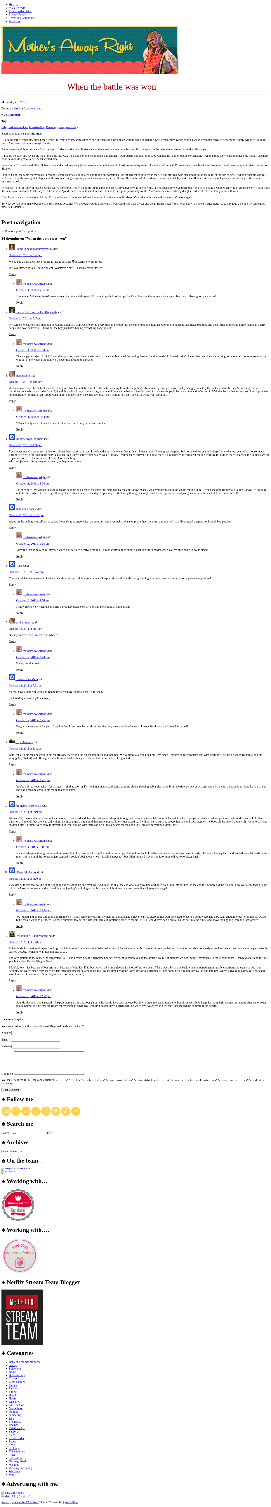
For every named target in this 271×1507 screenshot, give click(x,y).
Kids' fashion (16, 1405)
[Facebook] (36, 1114)
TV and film (16, 1458)
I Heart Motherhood (27, 872)
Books (12, 1371)
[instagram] (55, 1114)
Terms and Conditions (21, 17)
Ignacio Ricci (70, 1502)
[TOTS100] (8, 1171)
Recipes (13, 1424)
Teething (14, 1448)
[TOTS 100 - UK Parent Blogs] (16, 1168)
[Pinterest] (65, 1114)
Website (6, 1046)
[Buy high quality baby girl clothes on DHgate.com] (12, 1492)
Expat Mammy (24, 742)
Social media (16, 1438)
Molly (17, 108)
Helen (18, 565)
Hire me (13, 4)
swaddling (72, 127)
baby (4, 127)
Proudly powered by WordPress (20, 1502)
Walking (14, 1464)
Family (13, 1385)
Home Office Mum (26, 679)
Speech (13, 1441)
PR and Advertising (20, 11)
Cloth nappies (17, 1381)
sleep (62, 127)
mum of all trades (25, 509)
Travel (12, 1454)
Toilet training (17, 1451)
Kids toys (14, 1401)
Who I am (14, 21)
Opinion (13, 1411)
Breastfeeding (17, 1375)
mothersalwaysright (34, 283)
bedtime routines (18, 127)
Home (12, 1398)
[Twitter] (26, 1114)
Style (12, 1444)
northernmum (23, 622)
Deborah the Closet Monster (31, 935)
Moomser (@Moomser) (29, 438)
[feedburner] (6, 1114)
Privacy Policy (17, 14)
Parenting (51, 127)
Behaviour (15, 1368)
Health (13, 1395)
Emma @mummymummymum (33, 248)
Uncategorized (32, 108)
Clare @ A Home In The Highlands (36, 312)
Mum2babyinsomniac (28, 805)
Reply (12, 274)
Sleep (12, 1434)
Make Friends (17, 7)
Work (12, 1474)
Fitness (13, 1391)
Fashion (13, 1388)
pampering (15, 1415)
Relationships (17, 1428)
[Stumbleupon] (75, 1114)
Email (6, 1039)
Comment (7, 1073)
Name (6, 1032)
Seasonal (14, 1431)
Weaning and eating (20, 1468)
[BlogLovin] (16, 1114)
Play (11, 1418)
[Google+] (46, 1114)
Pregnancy (15, 1421)
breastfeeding (37, 127)
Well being (15, 1471)
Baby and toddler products (24, 1361)
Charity (13, 1378)
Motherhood (16, 1408)
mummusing (22, 375)
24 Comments (12, 114)
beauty (13, 1365)
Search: (5, 1133)
